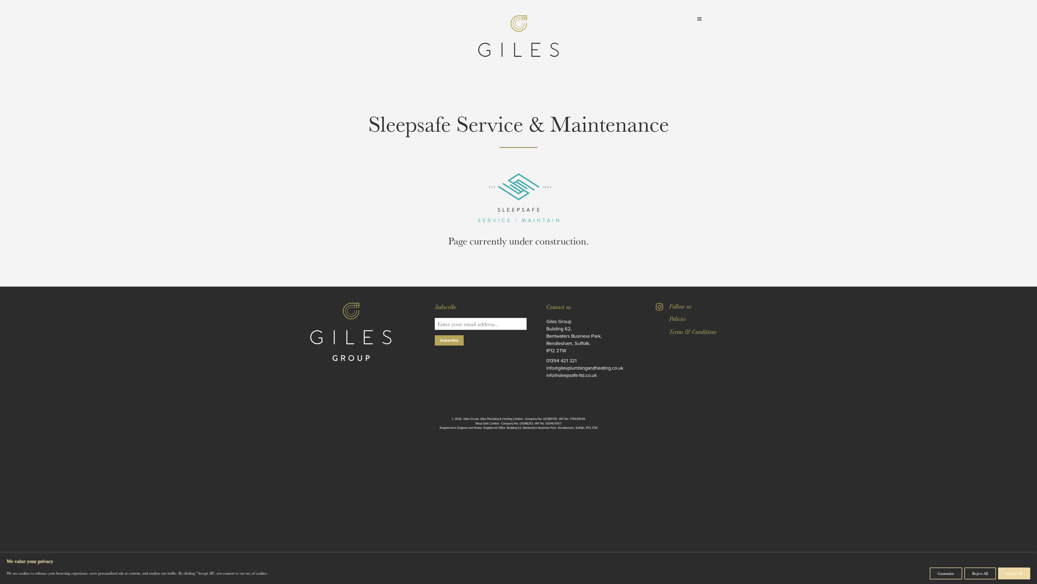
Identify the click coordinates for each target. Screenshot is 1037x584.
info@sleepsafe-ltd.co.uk (571, 375)
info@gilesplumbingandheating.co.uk (584, 368)
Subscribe (449, 340)
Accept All (1014, 573)
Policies (677, 318)
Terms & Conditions (692, 331)
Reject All (980, 573)
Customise (946, 573)
